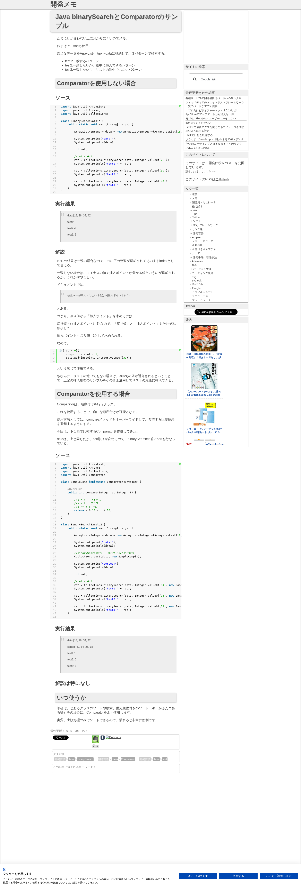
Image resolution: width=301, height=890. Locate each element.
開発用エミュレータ (204, 202)
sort (165, 759)
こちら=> (208, 171)
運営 (194, 194)
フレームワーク (201, 300)
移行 (194, 265)
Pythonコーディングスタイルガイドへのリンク (214, 143)
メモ (194, 198)
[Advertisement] (216, 36)
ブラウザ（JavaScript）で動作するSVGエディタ (215, 139)
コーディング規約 (202, 273)
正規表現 (197, 245)
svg (194, 277)
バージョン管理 (202, 269)
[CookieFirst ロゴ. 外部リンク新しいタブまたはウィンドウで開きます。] (4, 869)
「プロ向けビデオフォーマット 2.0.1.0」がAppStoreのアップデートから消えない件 (211, 112)
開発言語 (60, 759)
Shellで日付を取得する (199, 135)
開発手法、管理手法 (205, 257)
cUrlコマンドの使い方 (199, 122)
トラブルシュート (202, 291)
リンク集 (197, 229)
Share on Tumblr (103, 738)
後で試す (197, 206)
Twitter (196, 217)
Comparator (128, 759)
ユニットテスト (201, 295)
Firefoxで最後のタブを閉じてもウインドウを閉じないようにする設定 (215, 129)
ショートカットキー (204, 241)
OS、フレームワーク (205, 225)
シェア (196, 253)
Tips (194, 213)
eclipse (196, 237)
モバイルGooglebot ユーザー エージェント (211, 118)
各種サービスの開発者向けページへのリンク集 (213, 98)
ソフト (197, 221)
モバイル (197, 284)
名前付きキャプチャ (204, 249)
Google (196, 288)
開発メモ (63, 4)
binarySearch (85, 759)
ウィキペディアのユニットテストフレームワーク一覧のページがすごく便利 (215, 104)
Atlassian (197, 261)
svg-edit (196, 280)
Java (71, 759)
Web (195, 210)
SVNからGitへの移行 (198, 148)
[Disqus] (116, 828)
